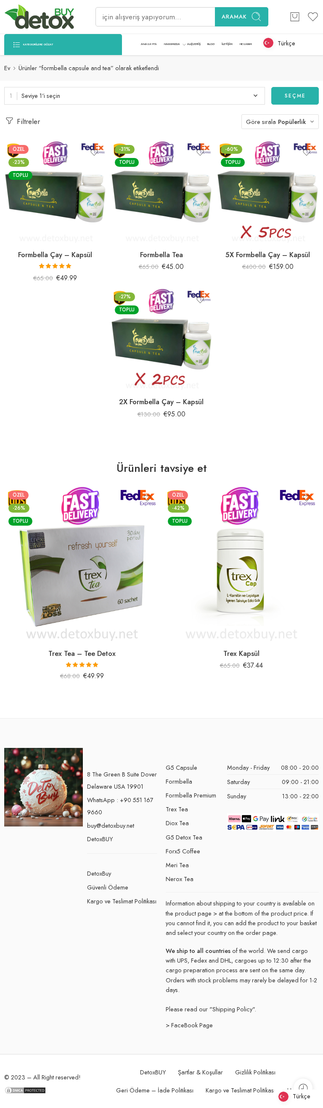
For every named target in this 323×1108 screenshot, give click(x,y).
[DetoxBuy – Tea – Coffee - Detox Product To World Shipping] (39, 16)
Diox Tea (177, 822)
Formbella (179, 781)
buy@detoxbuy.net (110, 825)
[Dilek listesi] (94, 152)
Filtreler (27, 121)
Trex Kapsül (241, 653)
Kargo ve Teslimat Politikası (121, 901)
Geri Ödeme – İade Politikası (154, 1090)
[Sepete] (295, 17)
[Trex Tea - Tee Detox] (81, 564)
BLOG (210, 44)
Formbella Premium (191, 795)
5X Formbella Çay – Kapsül (267, 255)
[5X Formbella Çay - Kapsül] (268, 192)
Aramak (234, 17)
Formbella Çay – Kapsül (55, 255)
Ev (7, 67)
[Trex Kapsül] (241, 564)
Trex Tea (177, 809)
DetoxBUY (100, 838)
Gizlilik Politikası (255, 1072)
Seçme (295, 96)
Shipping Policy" (233, 1009)
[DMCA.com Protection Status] (25, 1089)
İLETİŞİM (227, 44)
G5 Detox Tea (184, 837)
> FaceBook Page (189, 1025)
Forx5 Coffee (183, 851)
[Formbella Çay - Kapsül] (55, 192)
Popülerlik (292, 121)
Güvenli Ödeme (107, 887)
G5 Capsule (181, 767)
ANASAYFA (149, 44)
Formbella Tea (161, 255)
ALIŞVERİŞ (194, 44)
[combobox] (134, 96)
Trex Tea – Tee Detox (82, 653)
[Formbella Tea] (162, 192)
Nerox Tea (179, 878)
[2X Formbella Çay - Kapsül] (162, 339)
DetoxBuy (99, 873)
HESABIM (246, 44)
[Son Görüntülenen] (303, 1088)
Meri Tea (177, 865)
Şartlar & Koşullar (200, 1072)
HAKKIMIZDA (172, 44)
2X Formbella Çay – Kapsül (161, 402)
